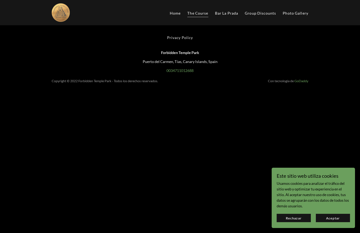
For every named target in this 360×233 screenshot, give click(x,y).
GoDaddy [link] (301, 81)
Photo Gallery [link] (295, 13)
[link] (61, 12)
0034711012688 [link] (180, 70)
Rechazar (293, 218)
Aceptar (333, 218)
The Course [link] (197, 13)
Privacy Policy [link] (180, 37)
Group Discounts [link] (260, 13)
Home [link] (175, 13)
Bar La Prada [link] (226, 13)
